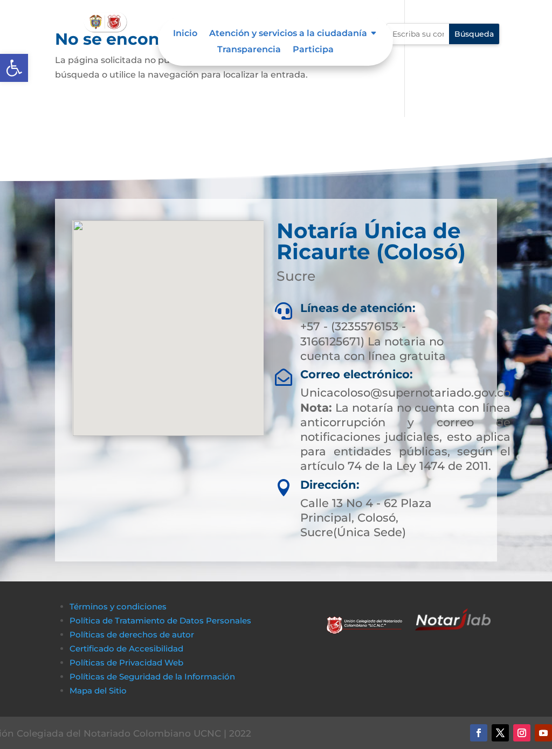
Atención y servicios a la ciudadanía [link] (288, 34)
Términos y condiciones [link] (118, 606)
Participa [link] (313, 50)
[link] (14, 68)
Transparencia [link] (249, 50)
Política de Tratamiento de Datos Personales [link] (160, 620)
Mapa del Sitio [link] (99, 690)
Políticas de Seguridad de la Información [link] (152, 676)
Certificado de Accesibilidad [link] (126, 648)
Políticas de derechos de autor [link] (132, 634)
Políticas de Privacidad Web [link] (126, 662)
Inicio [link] (185, 34)
